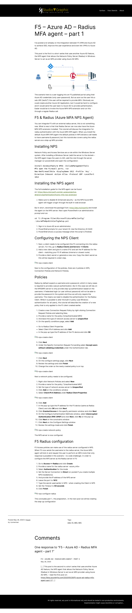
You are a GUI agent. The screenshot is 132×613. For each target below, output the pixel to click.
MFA (75, 523)
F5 (72, 523)
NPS (79, 523)
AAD (69, 523)
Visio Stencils (112, 10)
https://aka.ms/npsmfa (78, 208)
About (122, 10)
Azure (28, 520)
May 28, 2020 (46, 562)
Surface (102, 10)
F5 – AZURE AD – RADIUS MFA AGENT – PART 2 (60, 559)
